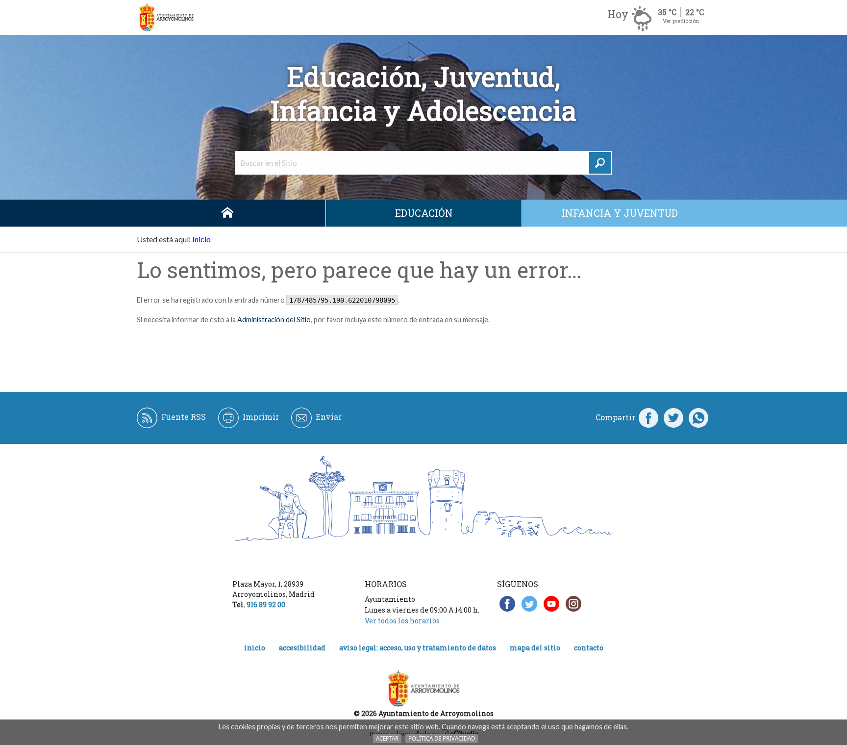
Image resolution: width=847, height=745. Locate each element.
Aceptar (387, 738)
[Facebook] (648, 417)
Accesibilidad (302, 647)
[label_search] (600, 163)
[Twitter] (673, 417)
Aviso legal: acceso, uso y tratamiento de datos (417, 647)
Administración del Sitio (274, 319)
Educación (424, 212)
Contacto (588, 647)
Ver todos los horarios (402, 620)
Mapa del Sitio (535, 647)
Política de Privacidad (441, 738)
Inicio (227, 213)
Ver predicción (681, 21)
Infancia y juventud (620, 212)
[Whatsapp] (698, 417)
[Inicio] (166, 17)
